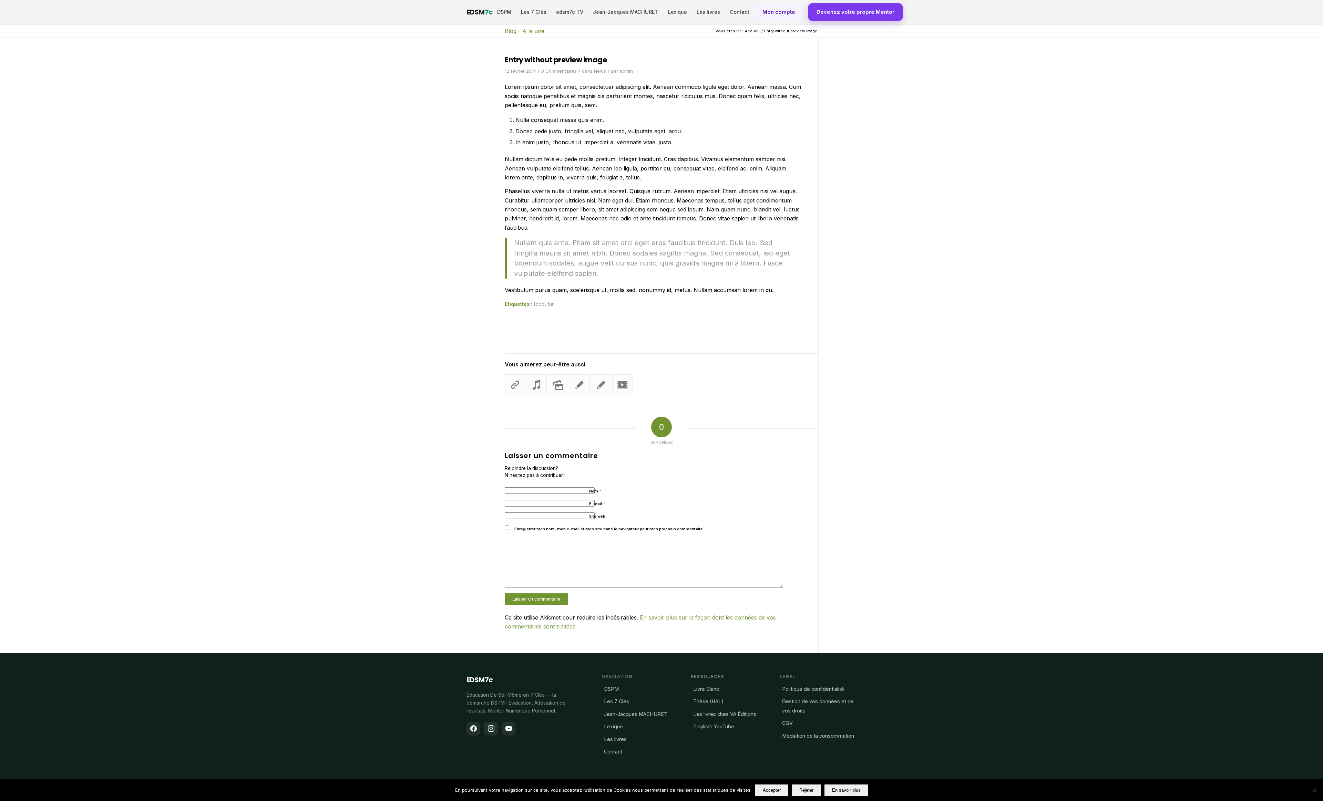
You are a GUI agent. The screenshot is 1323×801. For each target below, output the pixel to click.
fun (551, 304)
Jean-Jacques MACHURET (625, 12)
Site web (597, 516)
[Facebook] (473, 729)
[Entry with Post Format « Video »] (622, 384)
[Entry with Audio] (536, 384)
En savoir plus (846, 790)
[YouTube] (508, 729)
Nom (595, 491)
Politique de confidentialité (813, 689)
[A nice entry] (579, 384)
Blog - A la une (524, 31)
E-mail (597, 503)
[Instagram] (491, 729)
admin (626, 71)
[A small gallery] (558, 384)
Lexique (677, 12)
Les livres (708, 12)
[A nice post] (601, 384)
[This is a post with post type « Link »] (515, 384)
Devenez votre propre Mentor (855, 12)
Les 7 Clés (533, 12)
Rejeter (806, 790)
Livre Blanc (706, 689)
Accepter (772, 790)
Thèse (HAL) (708, 701)
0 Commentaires (559, 71)
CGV (787, 723)
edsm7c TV (569, 12)
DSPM (504, 12)
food (539, 304)
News (600, 71)
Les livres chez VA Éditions (724, 714)
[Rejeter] (1314, 790)
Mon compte (778, 12)
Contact (739, 12)
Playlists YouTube (713, 726)
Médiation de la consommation (818, 736)
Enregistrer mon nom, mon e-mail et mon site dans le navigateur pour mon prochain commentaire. (609, 529)
